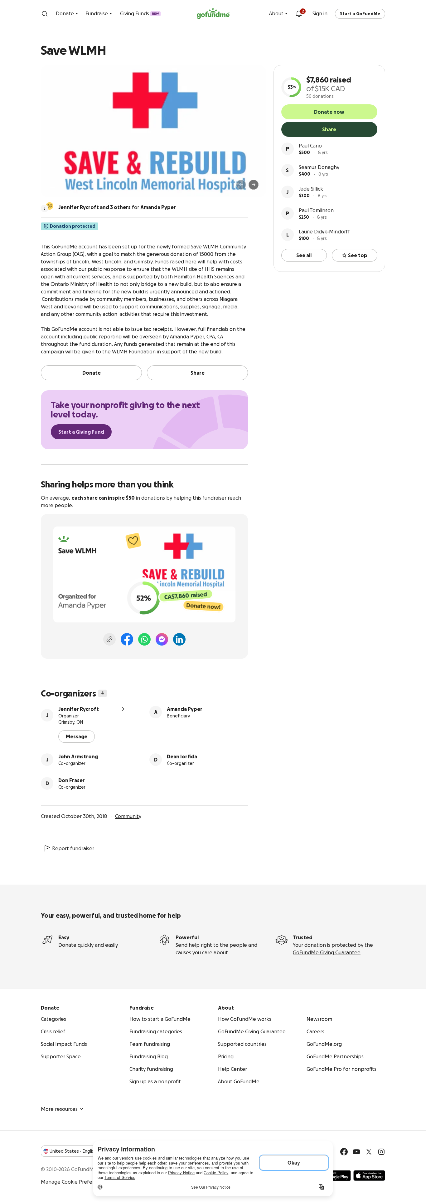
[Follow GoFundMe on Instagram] (381, 1152)
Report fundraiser (73, 848)
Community (128, 816)
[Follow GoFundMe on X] (369, 1152)
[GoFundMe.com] (213, 13)
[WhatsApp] (144, 639)
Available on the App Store (369, 1175)
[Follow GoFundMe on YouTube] (356, 1152)
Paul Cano (310, 145)
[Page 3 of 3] (62, 187)
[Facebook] (127, 639)
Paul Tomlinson (316, 210)
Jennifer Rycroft (78, 709)
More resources (59, 1109)
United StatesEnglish (73, 1151)
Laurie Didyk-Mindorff (324, 231)
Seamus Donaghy (319, 167)
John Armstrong (78, 756)
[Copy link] (109, 639)
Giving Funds (139, 13)
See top (357, 255)
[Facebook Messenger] (162, 639)
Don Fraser (71, 780)
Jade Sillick (311, 189)
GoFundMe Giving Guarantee (327, 952)
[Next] (254, 185)
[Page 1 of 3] (52, 187)
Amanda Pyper (184, 709)
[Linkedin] (179, 639)
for (117, 207)
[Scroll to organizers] (49, 206)
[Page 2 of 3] (58, 187)
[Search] (44, 13)
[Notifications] (299, 13)
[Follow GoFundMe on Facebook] (344, 1152)
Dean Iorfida (182, 756)
